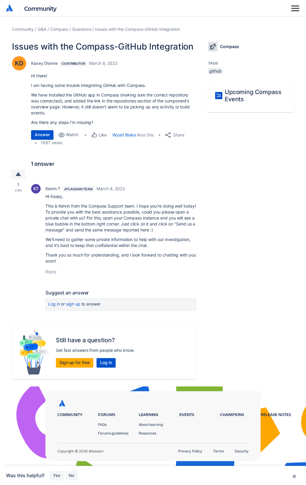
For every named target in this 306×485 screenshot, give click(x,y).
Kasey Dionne (44, 63)
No (71, 475)
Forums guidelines (113, 433)
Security (242, 451)
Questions (81, 29)
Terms (218, 451)
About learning (151, 424)
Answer (42, 134)
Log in (54, 303)
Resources (147, 433)
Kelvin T (52, 188)
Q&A (42, 29)
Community (40, 8)
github (215, 70)
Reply (50, 271)
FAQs (102, 424)
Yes (56, 475)
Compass (59, 29)
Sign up (73, 303)
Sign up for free (74, 362)
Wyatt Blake (124, 134)
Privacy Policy (190, 451)
